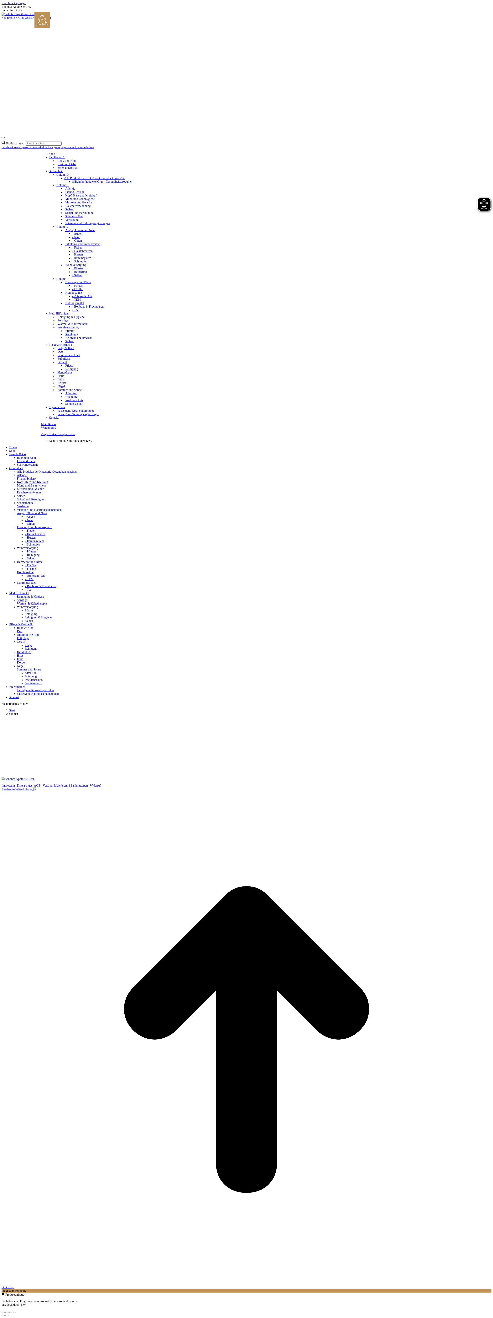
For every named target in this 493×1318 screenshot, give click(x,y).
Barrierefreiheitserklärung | (18, 789)
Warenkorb (48, 427)
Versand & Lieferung (55, 785)
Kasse (71, 434)
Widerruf (95, 785)
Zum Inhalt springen (14, 3)
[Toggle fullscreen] (10, 1312)
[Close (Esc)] (3, 1312)
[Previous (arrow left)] (3, 1315)
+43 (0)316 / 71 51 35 (15, 17)
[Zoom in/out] (14, 1312)
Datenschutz (24, 785)
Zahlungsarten (79, 785)
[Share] (6, 1312)
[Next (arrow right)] (6, 1315)
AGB (37, 785)
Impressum (8, 785)
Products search (15, 143)
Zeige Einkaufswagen (54, 434)
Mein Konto (48, 424)
